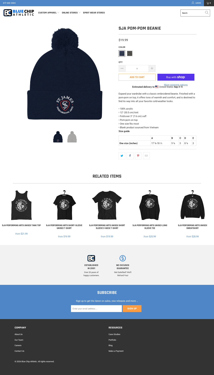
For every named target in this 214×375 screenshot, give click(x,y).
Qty (121, 62)
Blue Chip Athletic (29, 361)
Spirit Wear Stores (94, 12)
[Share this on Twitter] (122, 155)
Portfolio (112, 340)
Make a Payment (116, 351)
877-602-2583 (9, 3)
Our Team (19, 340)
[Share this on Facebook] (130, 155)
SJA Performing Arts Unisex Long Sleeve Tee (149, 205)
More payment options (176, 84)
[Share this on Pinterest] (138, 155)
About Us (19, 334)
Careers (18, 345)
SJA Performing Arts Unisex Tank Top (21, 205)
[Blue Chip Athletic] (18, 12)
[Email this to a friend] (146, 155)
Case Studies (114, 334)
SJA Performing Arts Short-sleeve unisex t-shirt (64, 205)
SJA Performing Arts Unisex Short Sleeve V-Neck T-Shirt (107, 205)
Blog (110, 345)
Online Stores (70, 12)
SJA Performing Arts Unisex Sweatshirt (192, 205)
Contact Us (19, 351)
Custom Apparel (47, 12)
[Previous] (20, 75)
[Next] (110, 75)
